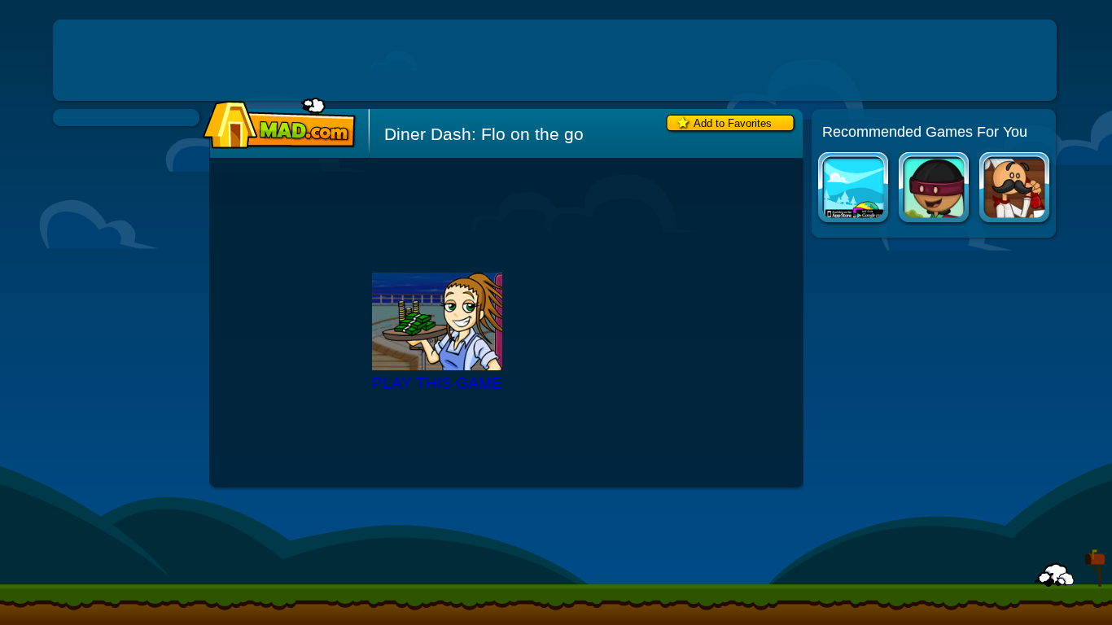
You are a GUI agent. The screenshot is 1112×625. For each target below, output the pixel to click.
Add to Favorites (733, 123)
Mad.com (275, 124)
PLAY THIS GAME (437, 382)
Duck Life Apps (854, 189)
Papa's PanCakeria (1015, 189)
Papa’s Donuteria (935, 189)
